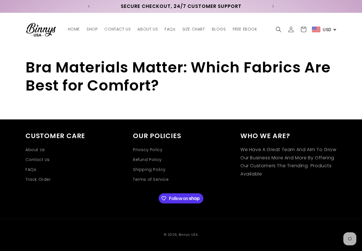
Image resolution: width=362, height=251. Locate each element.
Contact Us (37, 159)
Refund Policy (147, 159)
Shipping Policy (149, 169)
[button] (278, 29)
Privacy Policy (147, 150)
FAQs (30, 169)
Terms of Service (151, 179)
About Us (35, 150)
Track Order (38, 179)
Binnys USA (188, 234)
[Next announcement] (273, 6)
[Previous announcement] (89, 6)
